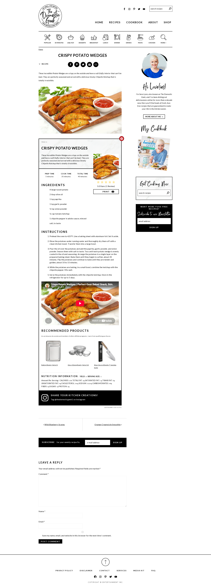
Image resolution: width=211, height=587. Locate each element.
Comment (44, 474)
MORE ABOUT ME (153, 117)
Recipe (44, 64)
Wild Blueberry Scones (54, 424)
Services (122, 570)
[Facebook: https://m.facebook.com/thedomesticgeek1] (95, 576)
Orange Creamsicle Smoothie (108, 424)
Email (42, 521)
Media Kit (138, 570)
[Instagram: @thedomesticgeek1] (46, 398)
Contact (104, 570)
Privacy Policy (64, 570)
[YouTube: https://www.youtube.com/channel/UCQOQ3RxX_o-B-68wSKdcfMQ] (115, 576)
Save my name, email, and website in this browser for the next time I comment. (76, 535)
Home (41, 49)
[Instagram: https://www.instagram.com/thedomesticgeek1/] (100, 576)
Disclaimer (86, 570)
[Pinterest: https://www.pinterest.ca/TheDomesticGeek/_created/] (105, 576)
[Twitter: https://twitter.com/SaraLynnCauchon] (110, 576)
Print (106, 191)
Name (42, 511)
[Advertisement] (154, 275)
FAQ (153, 570)
